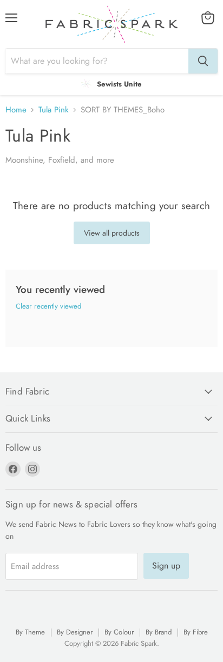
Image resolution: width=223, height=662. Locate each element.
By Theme (30, 632)
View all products (112, 233)
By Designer (75, 632)
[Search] (203, 61)
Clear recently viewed (48, 306)
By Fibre (195, 632)
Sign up (166, 565)
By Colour (119, 632)
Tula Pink (53, 110)
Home (16, 110)
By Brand (159, 632)
